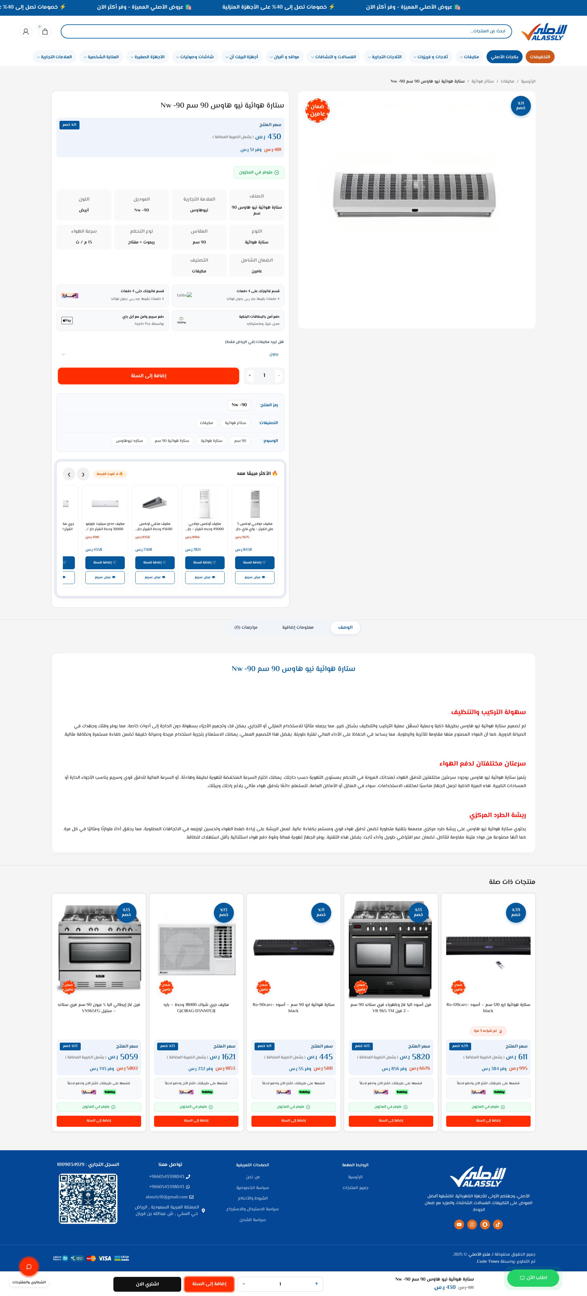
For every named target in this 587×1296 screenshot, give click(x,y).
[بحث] (70, 31)
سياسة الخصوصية (252, 1188)
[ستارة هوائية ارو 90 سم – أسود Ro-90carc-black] (293, 948)
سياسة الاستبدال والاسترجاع (252, 1210)
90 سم (240, 441)
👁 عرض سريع (255, 577)
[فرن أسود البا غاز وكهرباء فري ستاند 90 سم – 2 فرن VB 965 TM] (391, 948)
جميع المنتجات (356, 1188)
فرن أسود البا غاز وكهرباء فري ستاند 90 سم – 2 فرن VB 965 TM (390, 1008)
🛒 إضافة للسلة (255, 562)
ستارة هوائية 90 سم (172, 441)
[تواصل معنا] (29, 1266)
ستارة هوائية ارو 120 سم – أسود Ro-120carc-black (488, 1008)
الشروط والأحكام (253, 1199)
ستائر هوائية (482, 81)
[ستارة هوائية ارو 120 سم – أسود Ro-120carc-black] (488, 948)
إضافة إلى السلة (148, 376)
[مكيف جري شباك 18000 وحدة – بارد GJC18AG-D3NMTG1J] (196, 948)
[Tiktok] (498, 1224)
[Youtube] (459, 1224)
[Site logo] (544, 31)
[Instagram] (472, 1224)
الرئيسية (528, 81)
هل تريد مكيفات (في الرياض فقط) (254, 342)
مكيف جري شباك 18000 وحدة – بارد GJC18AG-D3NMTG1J (196, 1008)
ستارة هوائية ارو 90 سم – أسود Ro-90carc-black (294, 1008)
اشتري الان (147, 1284)
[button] (488, 1121)
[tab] (345, 627)
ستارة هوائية (211, 441)
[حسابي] (25, 31)
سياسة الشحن (252, 1220)
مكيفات (507, 81)
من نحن (253, 1178)
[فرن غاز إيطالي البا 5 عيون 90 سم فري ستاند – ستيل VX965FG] (99, 948)
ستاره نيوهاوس (129, 441)
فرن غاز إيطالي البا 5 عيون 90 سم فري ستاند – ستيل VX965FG (99, 1008)
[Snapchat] (485, 1224)
